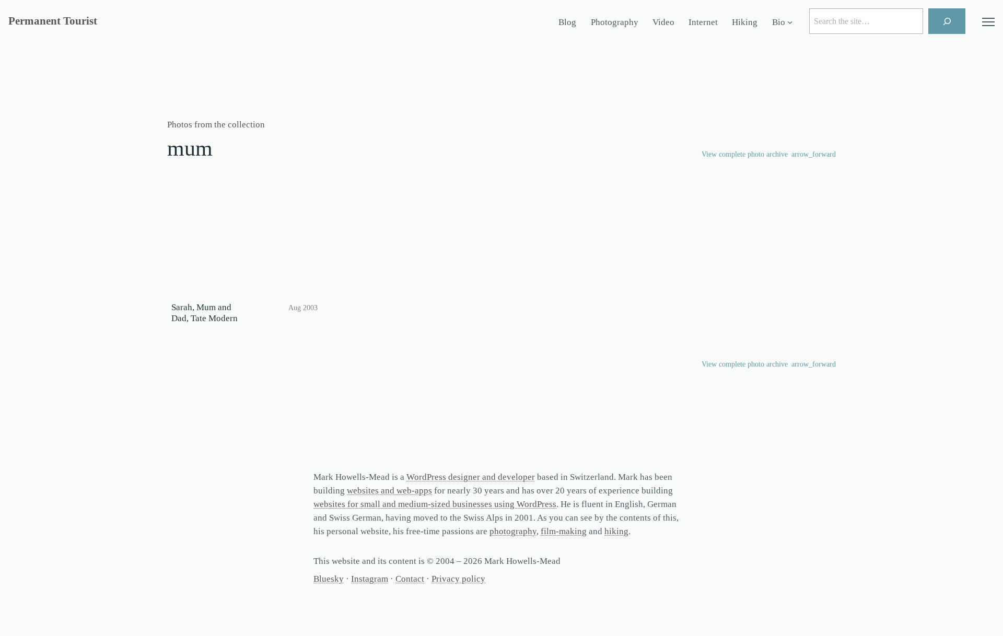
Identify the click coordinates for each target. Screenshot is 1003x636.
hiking (616, 531)
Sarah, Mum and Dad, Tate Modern (204, 312)
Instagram (369, 579)
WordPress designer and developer (470, 477)
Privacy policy (458, 579)
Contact (409, 579)
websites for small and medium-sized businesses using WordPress (434, 504)
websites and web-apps (389, 491)
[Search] (946, 21)
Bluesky (328, 579)
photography (513, 531)
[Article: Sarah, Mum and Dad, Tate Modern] (244, 246)
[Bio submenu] (789, 22)
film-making (564, 531)
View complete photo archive (745, 154)
